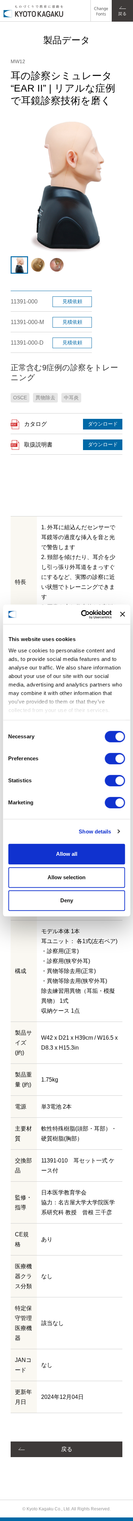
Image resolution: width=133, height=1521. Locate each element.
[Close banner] (122, 614)
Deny (66, 900)
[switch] (115, 758)
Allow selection (66, 877)
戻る (66, 1449)
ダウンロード (103, 424)
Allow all (66, 854)
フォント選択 (100, 5)
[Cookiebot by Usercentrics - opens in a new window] (83, 614)
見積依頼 (72, 301)
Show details (95, 831)
